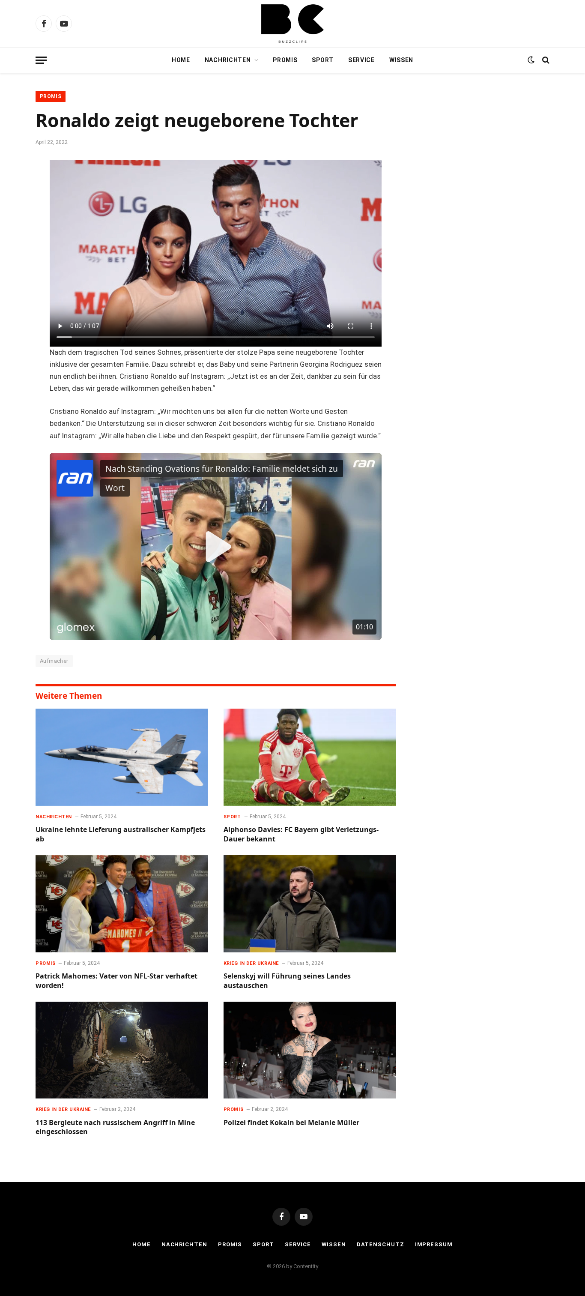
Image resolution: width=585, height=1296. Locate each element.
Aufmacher (54, 661)
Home (181, 60)
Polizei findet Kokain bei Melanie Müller (291, 1122)
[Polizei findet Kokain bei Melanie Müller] (310, 1050)
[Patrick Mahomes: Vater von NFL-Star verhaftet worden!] (122, 903)
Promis (285, 60)
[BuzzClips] (292, 23)
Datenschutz (380, 1244)
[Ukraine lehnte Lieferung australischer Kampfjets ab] (122, 757)
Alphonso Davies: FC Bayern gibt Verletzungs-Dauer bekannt (301, 834)
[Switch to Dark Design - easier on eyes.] (531, 60)
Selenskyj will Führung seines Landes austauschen (287, 981)
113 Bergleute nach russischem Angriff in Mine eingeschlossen (115, 1127)
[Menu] (41, 60)
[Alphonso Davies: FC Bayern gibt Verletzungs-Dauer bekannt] (310, 757)
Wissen (401, 60)
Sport (323, 60)
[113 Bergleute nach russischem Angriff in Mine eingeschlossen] (122, 1050)
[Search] (544, 60)
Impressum (434, 1244)
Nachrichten (228, 60)
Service (361, 60)
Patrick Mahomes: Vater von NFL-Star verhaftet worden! (116, 981)
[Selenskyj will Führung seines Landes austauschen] (310, 903)
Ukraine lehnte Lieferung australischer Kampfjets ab (121, 834)
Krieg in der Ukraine (251, 963)
